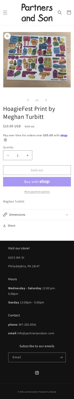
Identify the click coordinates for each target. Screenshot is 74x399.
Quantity (8, 147)
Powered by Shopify (47, 392)
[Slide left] (27, 100)
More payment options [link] (37, 191)
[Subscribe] (61, 357)
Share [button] (11, 225)
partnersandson (31, 392)
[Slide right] (46, 100)
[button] (5, 12)
